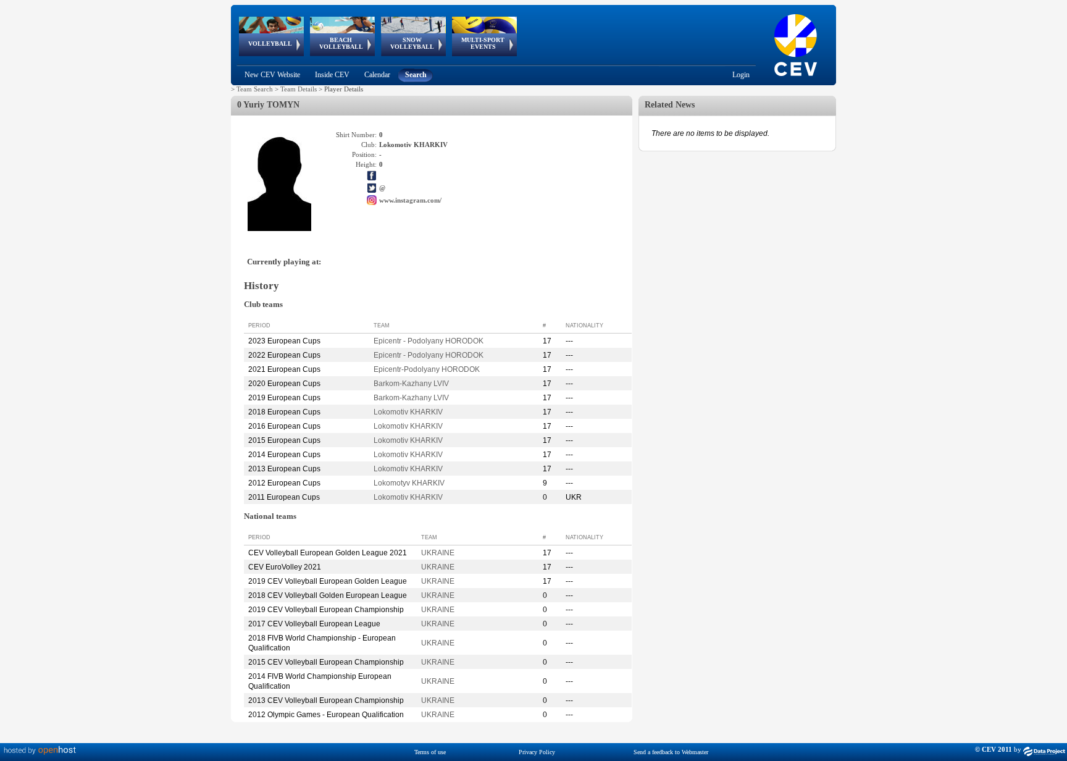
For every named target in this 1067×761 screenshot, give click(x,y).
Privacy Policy (537, 752)
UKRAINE (437, 553)
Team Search (254, 89)
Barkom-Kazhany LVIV (411, 383)
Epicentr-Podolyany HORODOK (427, 369)
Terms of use (430, 752)
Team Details (298, 89)
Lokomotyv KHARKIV (409, 483)
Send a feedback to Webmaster (671, 752)
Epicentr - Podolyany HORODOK (428, 341)
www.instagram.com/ (410, 200)
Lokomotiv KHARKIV (408, 412)
